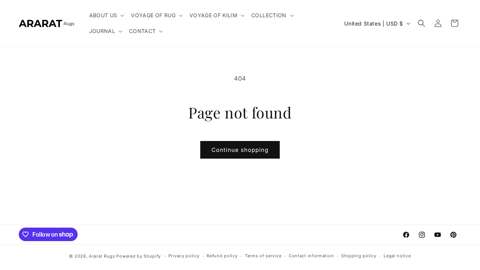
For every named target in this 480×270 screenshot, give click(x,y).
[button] (107, 15)
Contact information (311, 255)
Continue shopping (240, 149)
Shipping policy (358, 255)
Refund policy (222, 255)
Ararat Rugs (102, 256)
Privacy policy (184, 255)
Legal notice (397, 255)
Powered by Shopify (138, 256)
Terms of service (263, 255)
